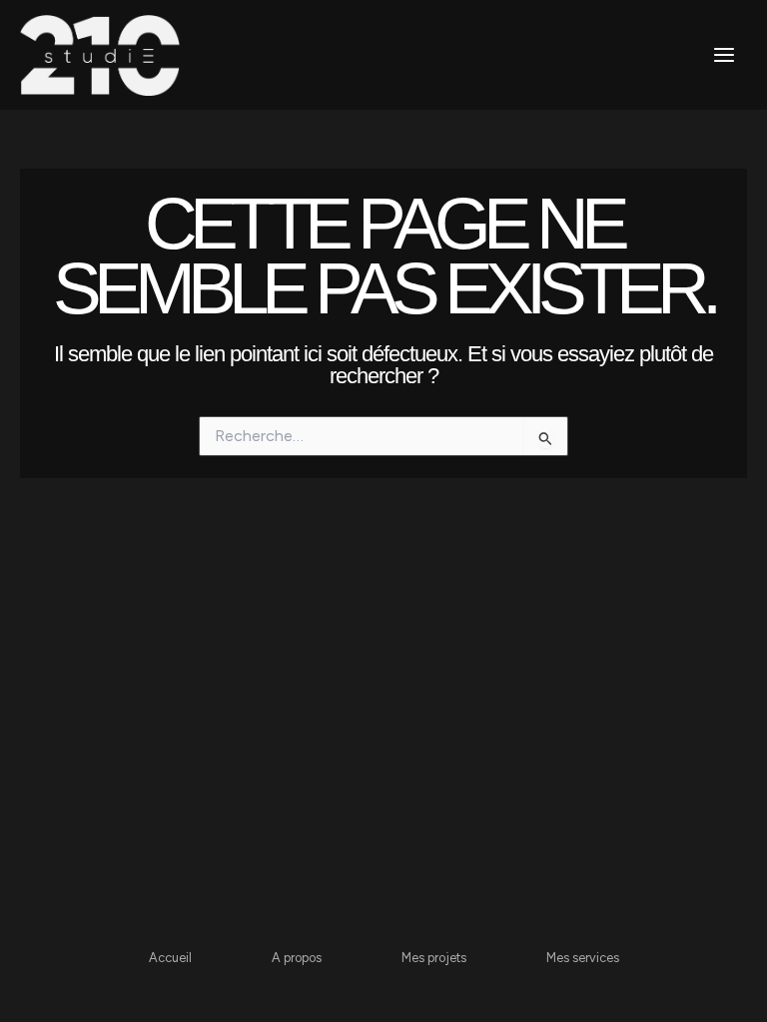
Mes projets (433, 957)
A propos (297, 957)
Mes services (582, 957)
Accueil (170, 957)
